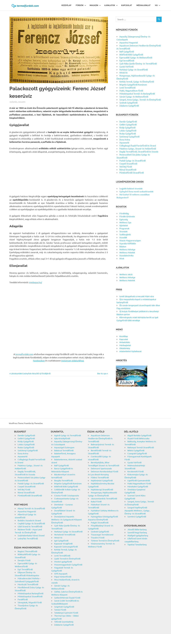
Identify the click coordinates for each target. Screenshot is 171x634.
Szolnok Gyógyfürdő (128, 102)
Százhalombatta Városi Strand (31, 535)
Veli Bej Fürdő (125, 166)
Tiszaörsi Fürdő (97, 537)
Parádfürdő (23, 599)
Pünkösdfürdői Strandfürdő (131, 172)
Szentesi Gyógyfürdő (136, 516)
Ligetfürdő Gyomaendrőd (138, 480)
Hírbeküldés (124, 342)
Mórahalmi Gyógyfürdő (137, 486)
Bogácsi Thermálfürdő (27, 551)
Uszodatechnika (126, 255)
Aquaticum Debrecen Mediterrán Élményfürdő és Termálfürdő (100, 438)
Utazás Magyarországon (130, 240)
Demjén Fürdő (24, 560)
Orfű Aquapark (60, 573)
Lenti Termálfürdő (127, 87)
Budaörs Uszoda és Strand (29, 520)
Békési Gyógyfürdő (135, 450)
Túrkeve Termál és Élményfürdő (105, 540)
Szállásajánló (125, 234)
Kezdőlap (66, 5)
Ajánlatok (109, 5)
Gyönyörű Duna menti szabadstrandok (136, 191)
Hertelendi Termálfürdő (64, 534)
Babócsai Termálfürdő (63, 450)
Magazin (94, 5)
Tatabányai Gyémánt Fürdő (66, 612)
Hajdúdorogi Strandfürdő (102, 489)
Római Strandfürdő (127, 169)
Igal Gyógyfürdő (61, 540)
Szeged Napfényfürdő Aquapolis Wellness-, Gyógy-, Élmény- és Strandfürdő (137, 510)
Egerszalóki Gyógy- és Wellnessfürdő (135, 57)
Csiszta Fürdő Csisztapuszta (66, 495)
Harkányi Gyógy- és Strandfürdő (133, 69)
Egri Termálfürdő (25, 569)
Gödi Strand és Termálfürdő (30, 526)
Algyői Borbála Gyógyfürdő (139, 435)
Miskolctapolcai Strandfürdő (30, 596)
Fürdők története (127, 216)
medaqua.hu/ (35, 282)
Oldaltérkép (124, 348)
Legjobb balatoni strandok (130, 188)
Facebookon (39, 360)
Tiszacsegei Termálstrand (102, 534)
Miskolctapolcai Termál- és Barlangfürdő (137, 93)
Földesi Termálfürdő (100, 477)
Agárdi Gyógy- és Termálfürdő (67, 435)
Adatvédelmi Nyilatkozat (130, 351)
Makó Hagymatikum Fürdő (139, 483)
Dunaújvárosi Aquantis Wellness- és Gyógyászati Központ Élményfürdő (66, 519)
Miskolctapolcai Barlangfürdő (30, 593)
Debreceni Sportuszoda (101, 468)
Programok (124, 228)
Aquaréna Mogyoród (128, 42)
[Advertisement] (58, 174)
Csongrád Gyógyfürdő (137, 453)
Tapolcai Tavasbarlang (137, 544)
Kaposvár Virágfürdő (63, 543)
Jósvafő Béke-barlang (137, 529)
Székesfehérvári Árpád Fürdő (67, 597)
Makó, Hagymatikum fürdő (131, 90)
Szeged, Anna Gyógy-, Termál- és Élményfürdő (140, 99)
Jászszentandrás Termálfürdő (104, 498)
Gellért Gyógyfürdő (128, 124)
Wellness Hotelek (127, 252)
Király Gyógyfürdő (127, 127)
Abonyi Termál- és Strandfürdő (31, 508)
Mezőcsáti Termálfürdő (28, 584)
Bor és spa (101, 373)
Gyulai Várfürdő (126, 66)
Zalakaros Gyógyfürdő (129, 105)
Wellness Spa (125, 222)
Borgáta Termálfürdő (63, 480)
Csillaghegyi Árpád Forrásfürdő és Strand (137, 145)
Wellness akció (125, 274)
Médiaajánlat (143, 5)
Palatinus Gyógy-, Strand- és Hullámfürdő (137, 148)
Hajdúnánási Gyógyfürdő (102, 480)
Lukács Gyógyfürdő (127, 130)
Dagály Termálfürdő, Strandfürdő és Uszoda (138, 151)
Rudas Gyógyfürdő (127, 133)
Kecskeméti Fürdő (135, 471)
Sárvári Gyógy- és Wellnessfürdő (133, 96)
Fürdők (79, 5)
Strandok (123, 231)
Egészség (13, 102)
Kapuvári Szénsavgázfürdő (66, 546)
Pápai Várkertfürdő (62, 576)
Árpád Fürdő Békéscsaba (138, 438)
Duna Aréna (124, 139)
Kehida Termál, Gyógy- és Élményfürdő (136, 81)
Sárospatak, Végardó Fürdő (30, 602)
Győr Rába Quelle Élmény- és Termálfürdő (138, 63)
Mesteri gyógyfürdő (63, 561)
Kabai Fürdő (96, 501)
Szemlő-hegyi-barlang (137, 532)
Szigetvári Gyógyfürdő (64, 606)
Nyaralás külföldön (127, 243)
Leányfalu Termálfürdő (28, 538)
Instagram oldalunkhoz (72, 360)
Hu (156, 5)
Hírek (121, 258)
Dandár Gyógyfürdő (128, 121)
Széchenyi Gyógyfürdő (129, 136)
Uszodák (123, 237)
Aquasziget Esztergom (64, 447)
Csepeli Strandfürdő (128, 163)
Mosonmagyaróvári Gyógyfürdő (68, 564)
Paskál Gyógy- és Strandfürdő (132, 160)
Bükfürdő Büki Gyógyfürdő (131, 54)
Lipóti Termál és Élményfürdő (67, 558)
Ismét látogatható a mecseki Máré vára (136, 296)
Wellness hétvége (127, 249)
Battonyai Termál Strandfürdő (140, 447)
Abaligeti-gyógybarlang (137, 535)
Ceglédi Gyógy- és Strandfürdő (31, 523)
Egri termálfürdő (126, 60)
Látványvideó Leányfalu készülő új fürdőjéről (30, 373)
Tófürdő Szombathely (63, 621)
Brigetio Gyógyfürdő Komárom (133, 84)
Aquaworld (124, 142)
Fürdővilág (124, 213)
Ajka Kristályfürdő (62, 438)
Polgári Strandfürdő (99, 522)
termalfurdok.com (24, 354)
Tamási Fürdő (60, 609)
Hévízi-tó (123, 72)
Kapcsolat (126, 5)
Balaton (122, 246)
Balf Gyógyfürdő (126, 51)
